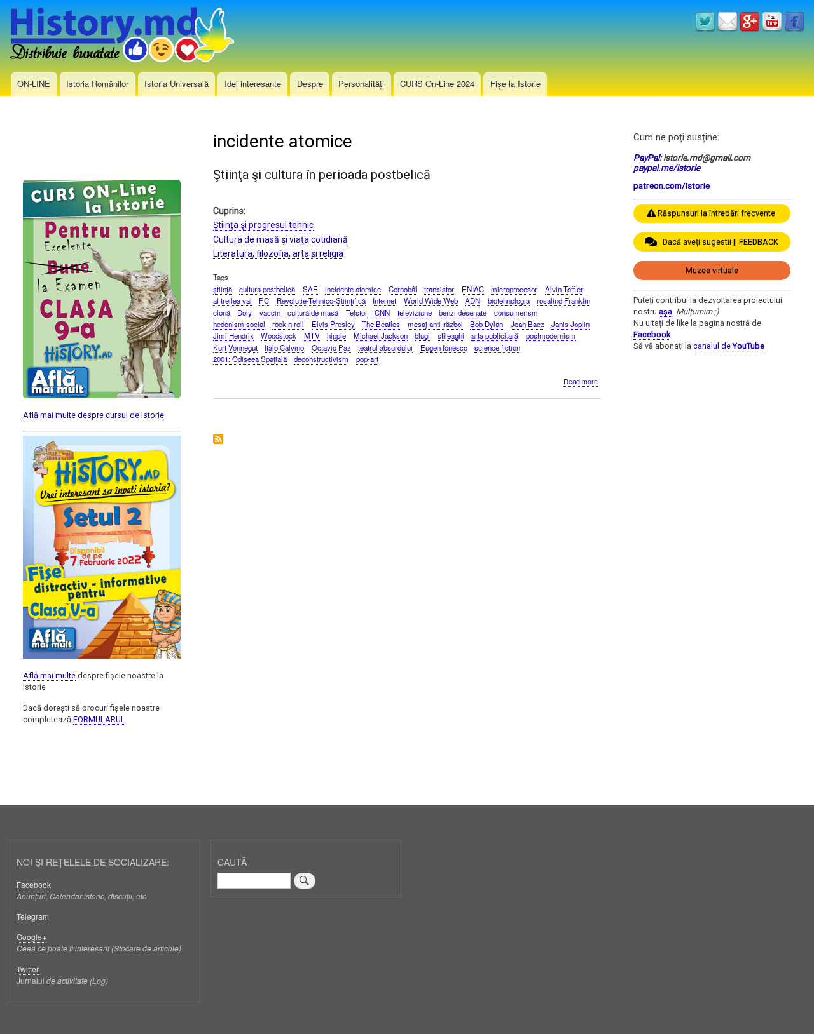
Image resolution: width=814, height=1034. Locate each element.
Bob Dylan (486, 324)
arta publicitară (494, 335)
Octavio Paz (331, 347)
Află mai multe (49, 675)
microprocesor (514, 289)
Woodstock (278, 335)
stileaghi (451, 335)
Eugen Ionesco (443, 347)
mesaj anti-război (435, 324)
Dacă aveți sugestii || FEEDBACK (717, 241)
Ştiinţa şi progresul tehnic (263, 225)
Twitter (28, 968)
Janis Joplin (570, 324)
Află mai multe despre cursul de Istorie (93, 415)
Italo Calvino (284, 347)
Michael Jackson (381, 335)
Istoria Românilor (97, 83)
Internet (384, 300)
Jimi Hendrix (233, 335)
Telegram (33, 916)
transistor (439, 289)
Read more (580, 382)
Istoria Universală (176, 83)
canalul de (728, 346)
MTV (312, 335)
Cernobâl (403, 289)
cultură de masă (312, 312)
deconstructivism (321, 359)
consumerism (516, 312)
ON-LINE (33, 83)
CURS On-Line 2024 (437, 83)
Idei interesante (252, 83)
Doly (244, 312)
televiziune (414, 312)
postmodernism (551, 335)
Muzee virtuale (712, 270)
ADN (472, 300)
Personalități (361, 83)
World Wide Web (431, 300)
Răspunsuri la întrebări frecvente (716, 213)
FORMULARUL (99, 719)
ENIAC (473, 289)
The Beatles (381, 324)
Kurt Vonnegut (235, 347)
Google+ (31, 936)
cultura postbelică (267, 289)
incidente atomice (353, 289)
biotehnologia (509, 300)
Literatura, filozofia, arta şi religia (278, 253)
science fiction (497, 347)
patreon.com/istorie (671, 185)
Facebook (651, 334)
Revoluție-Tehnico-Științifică (321, 300)
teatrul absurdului (385, 347)
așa (665, 311)
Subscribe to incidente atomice (218, 440)
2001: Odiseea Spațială (250, 359)
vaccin (269, 312)
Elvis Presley (333, 324)
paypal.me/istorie (666, 168)
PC (264, 300)
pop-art (367, 359)
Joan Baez (527, 324)
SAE (310, 289)
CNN (382, 312)
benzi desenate (462, 312)
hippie (336, 335)
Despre (310, 83)
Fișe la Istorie (515, 83)
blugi (422, 335)
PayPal (646, 157)
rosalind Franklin (563, 300)
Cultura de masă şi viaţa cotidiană (280, 239)
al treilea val (232, 300)
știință (222, 289)
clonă (221, 312)
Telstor (357, 312)
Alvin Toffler (564, 289)
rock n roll (288, 324)
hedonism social (239, 324)
